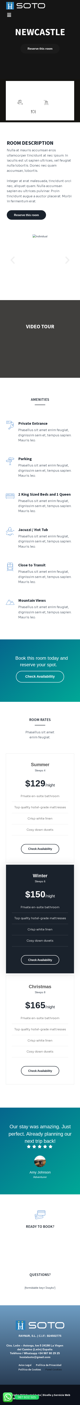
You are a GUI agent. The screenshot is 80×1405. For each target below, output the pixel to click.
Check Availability (40, 676)
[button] (12, 260)
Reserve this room (40, 48)
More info (53, 90)
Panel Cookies (53, 1369)
